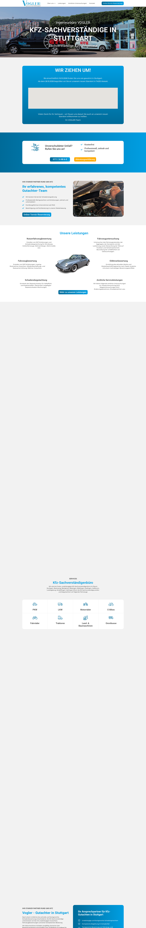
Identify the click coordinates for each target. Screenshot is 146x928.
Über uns (50, 3)
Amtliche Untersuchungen (77, 3)
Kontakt (92, 3)
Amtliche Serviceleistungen (110, 280)
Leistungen (62, 3)
